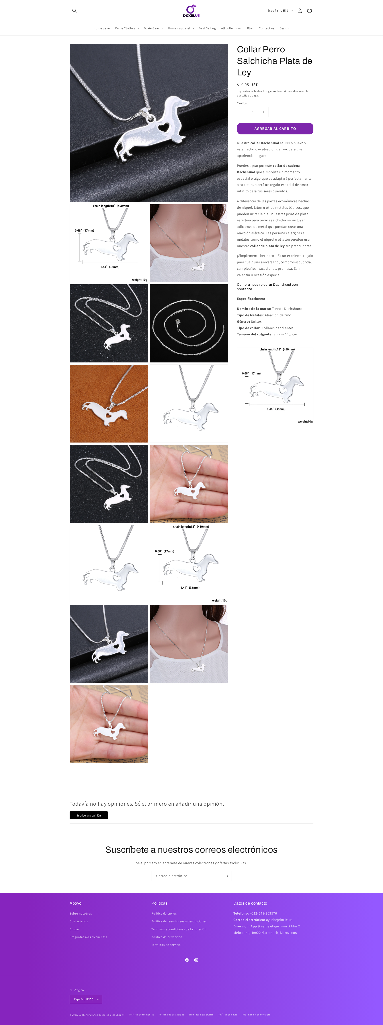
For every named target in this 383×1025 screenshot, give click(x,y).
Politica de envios (164, 913)
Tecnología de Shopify (112, 1014)
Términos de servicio (166, 945)
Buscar (74, 929)
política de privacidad (166, 937)
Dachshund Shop (88, 1014)
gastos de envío (278, 91)
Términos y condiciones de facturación (178, 929)
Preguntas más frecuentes (88, 937)
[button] (74, 11)
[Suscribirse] (226, 876)
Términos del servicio (201, 1014)
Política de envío (227, 1014)
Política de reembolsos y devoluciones (179, 921)
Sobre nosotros (81, 913)
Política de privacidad (171, 1014)
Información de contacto (256, 1014)
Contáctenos (79, 921)
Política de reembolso (141, 1014)
